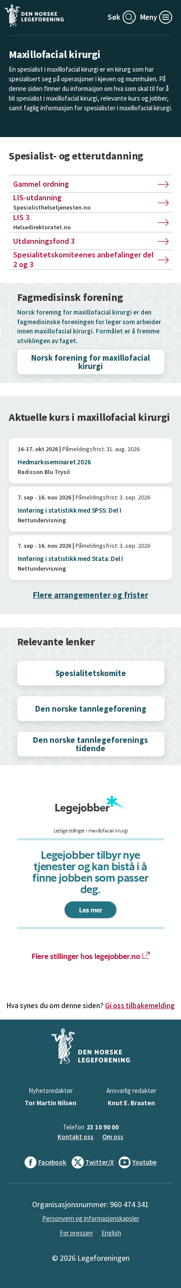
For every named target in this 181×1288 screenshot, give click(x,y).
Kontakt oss (76, 1136)
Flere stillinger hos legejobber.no (86, 956)
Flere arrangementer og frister (90, 595)
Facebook (52, 1162)
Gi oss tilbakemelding (140, 1005)
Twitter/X (99, 1162)
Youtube (144, 1162)
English (111, 1233)
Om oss (112, 1136)
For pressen (76, 1233)
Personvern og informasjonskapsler (90, 1218)
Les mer (90, 909)
